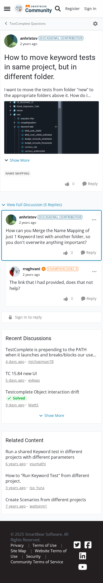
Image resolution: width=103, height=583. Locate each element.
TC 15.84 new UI (21, 373)
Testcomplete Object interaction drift (42, 392)
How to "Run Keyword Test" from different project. (47, 478)
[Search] (58, 9)
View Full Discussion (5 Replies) (34, 204)
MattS (33, 404)
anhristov (29, 38)
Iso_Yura (37, 487)
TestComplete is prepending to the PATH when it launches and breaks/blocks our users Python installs (51, 352)
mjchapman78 (41, 361)
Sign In (90, 8)
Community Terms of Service (37, 561)
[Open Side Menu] (7, 9)
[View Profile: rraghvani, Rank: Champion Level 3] (15, 271)
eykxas (34, 380)
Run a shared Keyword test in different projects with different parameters (44, 454)
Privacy (17, 545)
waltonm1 (38, 506)
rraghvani (31, 268)
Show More (20, 160)
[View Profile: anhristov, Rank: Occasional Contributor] (10, 41)
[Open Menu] (95, 23)
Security (33, 556)
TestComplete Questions (28, 23)
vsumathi (38, 463)
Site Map (18, 550)
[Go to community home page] (33, 8)
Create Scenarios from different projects (46, 500)
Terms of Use (44, 545)
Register (72, 8)
